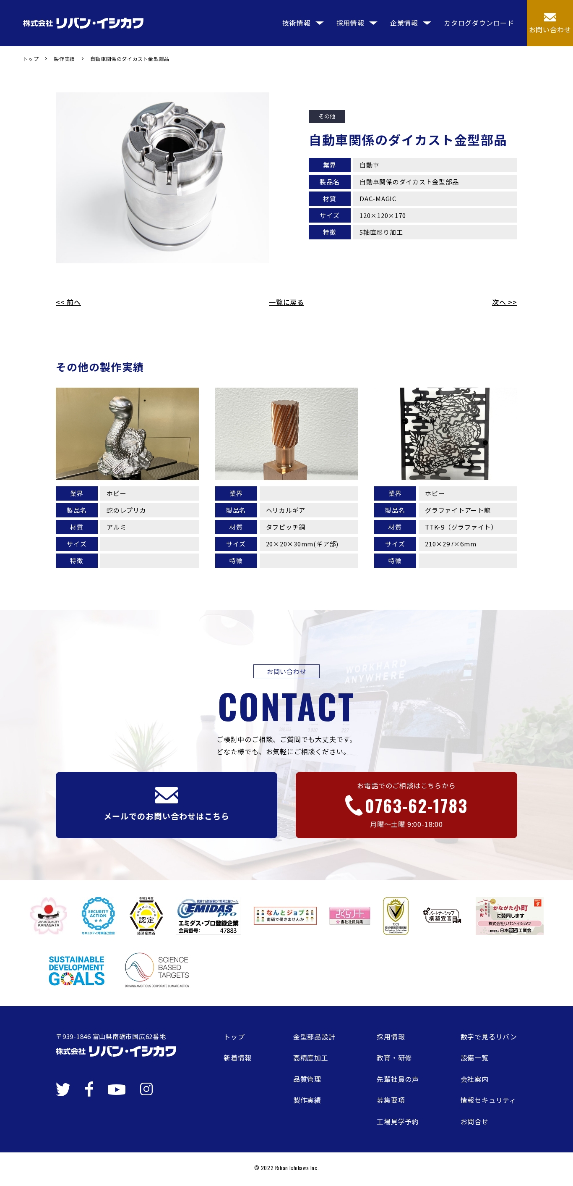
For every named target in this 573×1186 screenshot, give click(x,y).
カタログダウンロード (479, 23)
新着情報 (238, 1057)
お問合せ (475, 1121)
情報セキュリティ (488, 1100)
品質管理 (307, 1079)
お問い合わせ (550, 29)
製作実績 (307, 1100)
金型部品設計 (314, 1036)
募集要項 (391, 1100)
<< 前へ (68, 302)
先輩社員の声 (398, 1079)
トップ (234, 1036)
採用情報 (391, 1036)
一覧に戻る (286, 302)
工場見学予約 (398, 1121)
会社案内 (475, 1079)
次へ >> (504, 302)
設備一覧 (475, 1057)
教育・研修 (394, 1057)
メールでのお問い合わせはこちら (166, 815)
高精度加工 (310, 1057)
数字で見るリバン (489, 1036)
